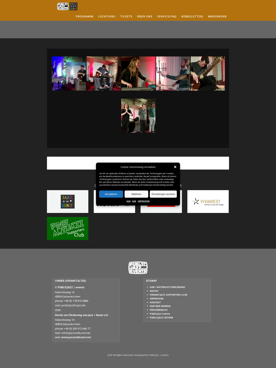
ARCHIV (154, 290)
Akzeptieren (111, 194)
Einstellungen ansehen (163, 194)
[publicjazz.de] (67, 6)
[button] (175, 167)
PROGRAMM (84, 17)
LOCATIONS (106, 17)
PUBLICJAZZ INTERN (161, 317)
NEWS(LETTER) (192, 17)
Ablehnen (136, 194)
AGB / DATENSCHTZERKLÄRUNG (167, 287)
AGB (128, 201)
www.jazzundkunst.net (76, 337)
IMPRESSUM (144, 201)
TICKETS (126, 17)
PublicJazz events (160, 313)
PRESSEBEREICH (158, 309)
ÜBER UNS (144, 17)
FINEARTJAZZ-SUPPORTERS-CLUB (168, 294)
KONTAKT (155, 302)
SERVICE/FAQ (166, 17)
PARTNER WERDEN (160, 306)
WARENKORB (217, 17)
